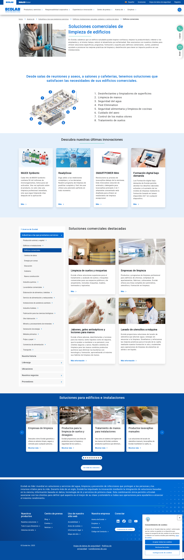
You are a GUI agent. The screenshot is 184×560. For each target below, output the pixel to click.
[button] (42, 10)
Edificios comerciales (32, 250)
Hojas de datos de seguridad (160, 2)
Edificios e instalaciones (32, 246)
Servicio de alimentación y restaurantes (38, 298)
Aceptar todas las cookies (162, 542)
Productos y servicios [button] (32, 10)
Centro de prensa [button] (103, 10)
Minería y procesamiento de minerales (37, 324)
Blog (46, 519)
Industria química (29, 282)
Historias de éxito (27, 530)
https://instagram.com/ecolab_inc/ (130, 521)
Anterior (22, 432)
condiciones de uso (98, 549)
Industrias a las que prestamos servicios (53, 19)
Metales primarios (30, 334)
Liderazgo (26, 362)
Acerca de (30, 19)
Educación (28, 266)
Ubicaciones (27, 369)
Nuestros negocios (30, 375)
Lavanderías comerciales (32, 287)
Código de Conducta (99, 532)
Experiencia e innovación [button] (82, 10)
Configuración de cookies (162, 553)
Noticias (48, 527)
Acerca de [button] (119, 10)
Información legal (74, 530)
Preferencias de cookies (125, 529)
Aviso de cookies (74, 526)
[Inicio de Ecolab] (12, 10)
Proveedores (27, 381)
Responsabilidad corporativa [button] (56, 10)
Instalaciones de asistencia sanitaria (36, 303)
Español (131, 2)
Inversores (142, 2)
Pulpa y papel (28, 339)
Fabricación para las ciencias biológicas (38, 313)
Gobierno (27, 271)
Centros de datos (30, 255)
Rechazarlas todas (162, 547)
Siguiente (162, 432)
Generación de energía (31, 329)
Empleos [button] (131, 10)
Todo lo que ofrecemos (29, 526)
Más (22, 204)
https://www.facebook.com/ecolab (124, 521)
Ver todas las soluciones (91, 467)
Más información (77, 361)
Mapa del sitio (73, 534)
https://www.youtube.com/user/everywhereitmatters (136, 521)
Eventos (47, 523)
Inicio (21, 19)
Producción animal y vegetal (33, 240)
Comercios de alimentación (33, 345)
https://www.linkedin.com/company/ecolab (118, 521)
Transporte (27, 350)
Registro (177, 2)
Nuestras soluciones (28, 522)
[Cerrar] (179, 517)
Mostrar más (33, 448)
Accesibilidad (73, 522)
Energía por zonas (31, 261)
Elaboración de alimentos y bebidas (36, 292)
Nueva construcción (31, 276)
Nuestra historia (29, 356)
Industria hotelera (29, 308)
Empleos (94, 523)
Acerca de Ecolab (30, 229)
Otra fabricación (29, 319)
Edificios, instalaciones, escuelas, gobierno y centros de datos (96, 19)
